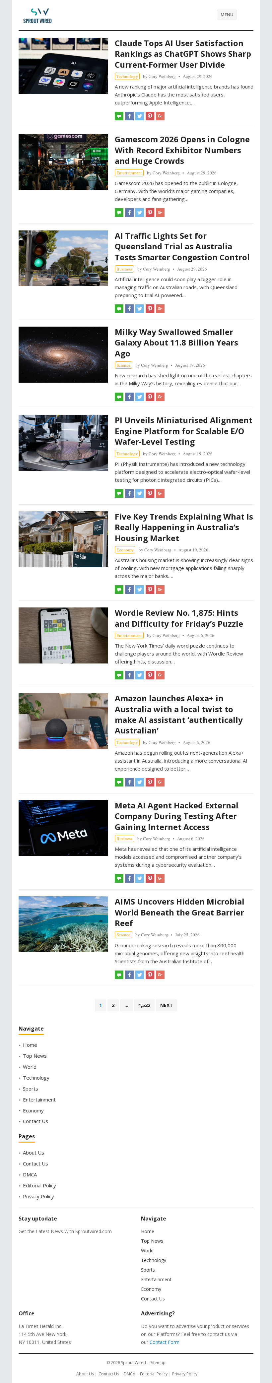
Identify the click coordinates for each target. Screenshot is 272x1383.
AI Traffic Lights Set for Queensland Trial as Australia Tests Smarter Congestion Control (182, 246)
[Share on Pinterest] (150, 116)
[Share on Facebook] (129, 116)
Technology (127, 76)
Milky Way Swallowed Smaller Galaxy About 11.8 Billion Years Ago (176, 342)
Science (123, 365)
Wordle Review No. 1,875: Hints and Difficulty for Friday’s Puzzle (179, 618)
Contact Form (164, 1342)
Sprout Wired (133, 1362)
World (29, 1066)
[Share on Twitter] (139, 116)
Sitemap (158, 1362)
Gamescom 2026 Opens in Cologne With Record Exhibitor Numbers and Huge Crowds (182, 150)
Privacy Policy (38, 1196)
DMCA (30, 1174)
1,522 (144, 1005)
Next (166, 1005)
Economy (125, 550)
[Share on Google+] (160, 116)
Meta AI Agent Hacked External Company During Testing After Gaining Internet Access (176, 816)
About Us (33, 1152)
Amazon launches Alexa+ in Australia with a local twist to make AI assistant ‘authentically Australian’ (179, 714)
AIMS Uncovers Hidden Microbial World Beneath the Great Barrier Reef (179, 912)
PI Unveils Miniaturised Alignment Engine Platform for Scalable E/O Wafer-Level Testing (183, 430)
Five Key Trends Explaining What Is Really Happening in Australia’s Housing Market (184, 527)
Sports (30, 1088)
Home (30, 1044)
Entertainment (129, 173)
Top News (35, 1055)
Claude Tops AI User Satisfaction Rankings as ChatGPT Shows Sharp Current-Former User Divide (183, 53)
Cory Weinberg (162, 76)
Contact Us (35, 1121)
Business (124, 269)
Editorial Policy (39, 1185)
